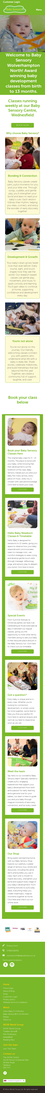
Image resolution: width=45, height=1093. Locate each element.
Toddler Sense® (10, 1032)
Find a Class (8, 988)
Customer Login (11, 2)
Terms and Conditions (12, 960)
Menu (39, 10)
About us (7, 1020)
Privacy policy (9, 1000)
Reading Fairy (9, 1040)
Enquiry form (12, 946)
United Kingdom (14, 1081)
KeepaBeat (8, 1037)
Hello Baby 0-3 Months (13, 1011)
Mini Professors (9, 1034)
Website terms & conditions (15, 1002)
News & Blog (9, 991)
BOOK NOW (22, 125)
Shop (5, 994)
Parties (6, 1017)
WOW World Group (11, 1029)
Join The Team (9, 1049)
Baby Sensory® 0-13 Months (15, 1014)
